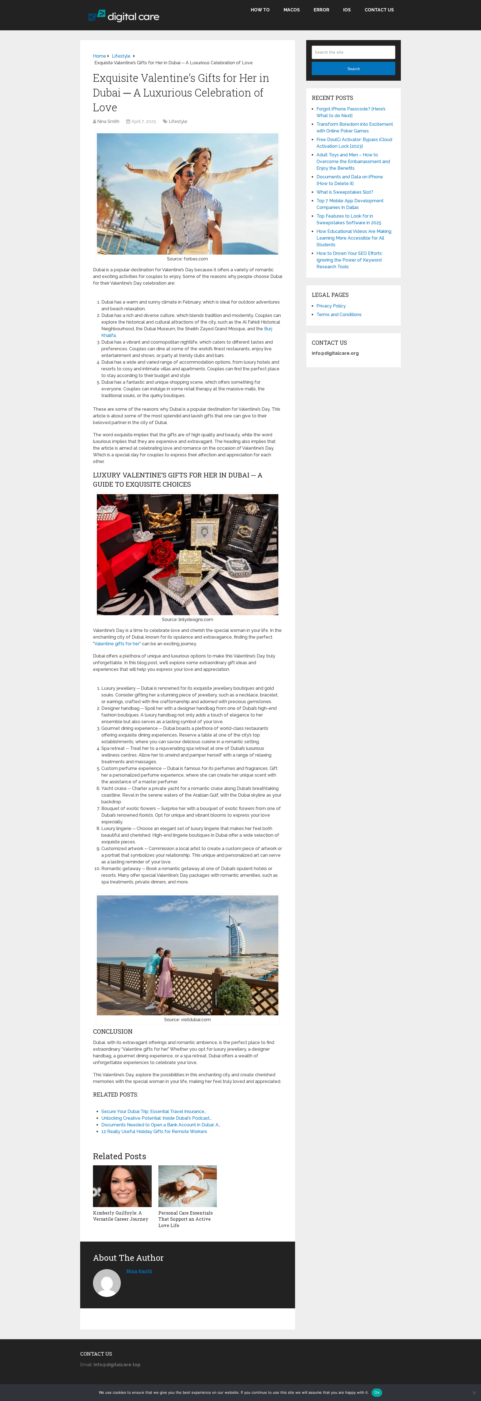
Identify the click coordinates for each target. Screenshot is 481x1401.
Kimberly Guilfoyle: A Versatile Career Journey (120, 1216)
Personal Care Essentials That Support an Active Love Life (185, 1219)
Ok (376, 1392)
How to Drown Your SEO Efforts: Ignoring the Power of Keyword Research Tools (349, 260)
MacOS (292, 10)
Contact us (379, 10)
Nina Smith (108, 121)
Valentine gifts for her (116, 643)
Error (321, 10)
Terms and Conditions (339, 314)
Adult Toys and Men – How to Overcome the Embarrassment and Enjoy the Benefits (353, 161)
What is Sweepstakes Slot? (344, 192)
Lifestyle (178, 121)
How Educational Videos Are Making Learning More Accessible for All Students (353, 238)
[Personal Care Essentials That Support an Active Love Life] (187, 1186)
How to (260, 10)
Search (353, 69)
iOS (347, 10)
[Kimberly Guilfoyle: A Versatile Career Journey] (122, 1186)
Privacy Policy (331, 306)
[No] (474, 1392)
